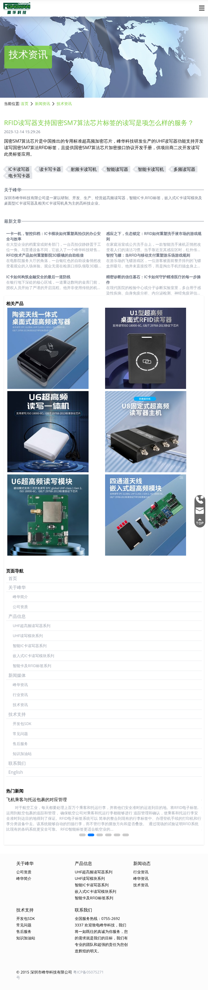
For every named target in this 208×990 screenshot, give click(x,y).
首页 (24, 103)
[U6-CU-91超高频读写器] (55, 348)
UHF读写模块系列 (28, 635)
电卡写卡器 (19, 176)
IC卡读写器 (19, 169)
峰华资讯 (20, 684)
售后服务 (20, 743)
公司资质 (20, 606)
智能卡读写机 (151, 169)
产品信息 (17, 616)
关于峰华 (17, 587)
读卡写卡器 (50, 169)
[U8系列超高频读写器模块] (153, 515)
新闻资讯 (42, 103)
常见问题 (20, 733)
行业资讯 (20, 694)
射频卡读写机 (84, 169)
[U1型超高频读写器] (153, 348)
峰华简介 (20, 596)
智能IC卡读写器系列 (30, 645)
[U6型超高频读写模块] (55, 515)
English (15, 772)
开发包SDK (22, 723)
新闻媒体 (17, 675)
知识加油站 (22, 753)
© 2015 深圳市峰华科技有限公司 (44, 972)
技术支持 (17, 714)
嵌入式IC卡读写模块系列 (33, 655)
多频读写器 (184, 169)
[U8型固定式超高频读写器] (153, 431)
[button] (82, 835)
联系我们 (17, 763)
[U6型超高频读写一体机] (55, 431)
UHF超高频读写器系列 (31, 625)
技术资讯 (64, 103)
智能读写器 (117, 169)
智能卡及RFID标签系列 (32, 665)
